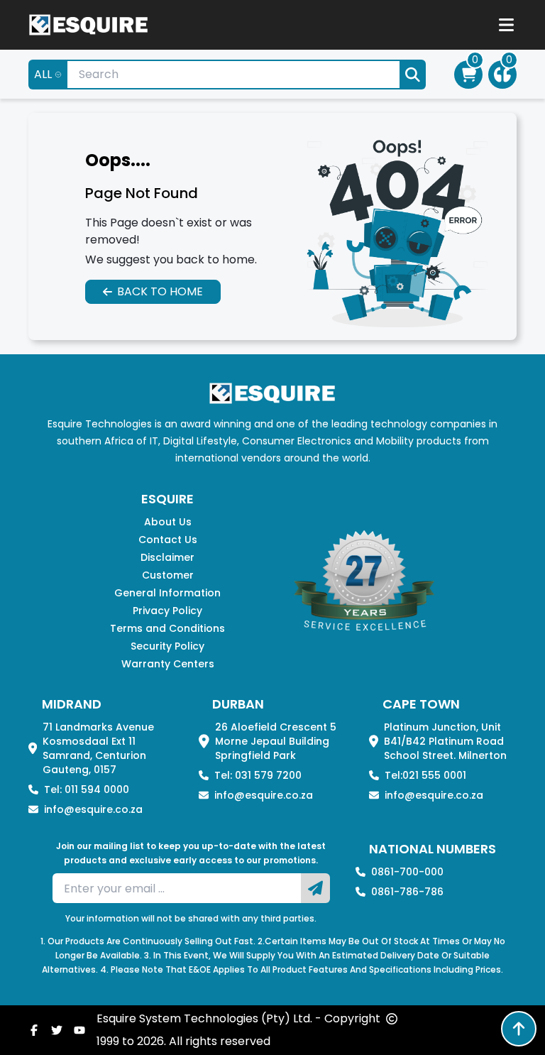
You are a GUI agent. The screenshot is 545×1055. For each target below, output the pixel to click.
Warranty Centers (167, 664)
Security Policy (167, 646)
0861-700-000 (407, 872)
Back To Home (160, 291)
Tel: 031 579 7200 (258, 775)
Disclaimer (167, 557)
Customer (168, 575)
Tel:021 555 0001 (425, 775)
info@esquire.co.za (93, 809)
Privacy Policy (167, 610)
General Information (167, 593)
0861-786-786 (407, 892)
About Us (168, 522)
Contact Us (167, 539)
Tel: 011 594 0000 (86, 789)
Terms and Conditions (167, 628)
